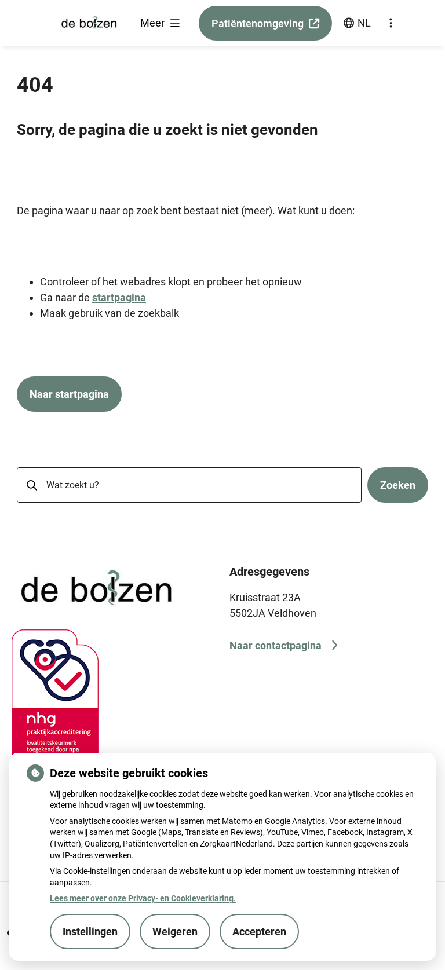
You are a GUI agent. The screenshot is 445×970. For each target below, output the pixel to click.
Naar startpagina (69, 394)
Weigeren (175, 931)
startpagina (119, 297)
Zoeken (397, 485)
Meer (153, 23)
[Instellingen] (390, 23)
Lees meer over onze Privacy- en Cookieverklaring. (143, 898)
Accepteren (259, 931)
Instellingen (90, 931)
